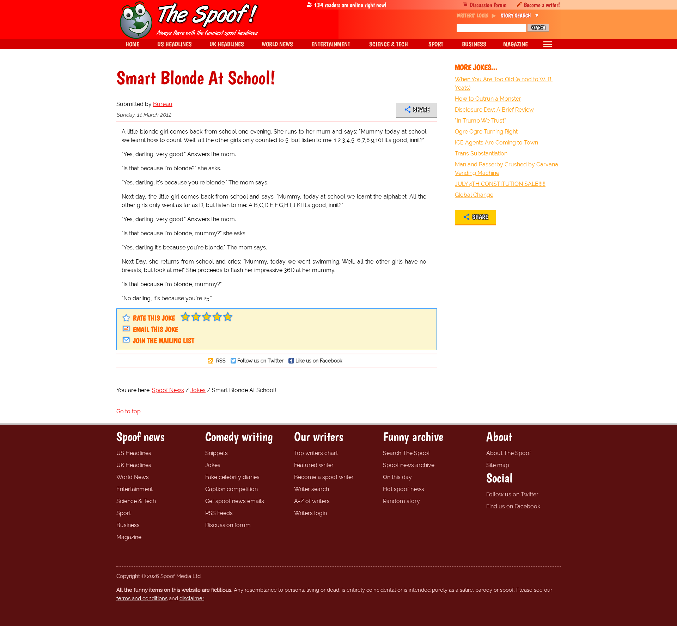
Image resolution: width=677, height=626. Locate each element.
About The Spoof (508, 453)
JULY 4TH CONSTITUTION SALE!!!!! (500, 184)
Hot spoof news (403, 489)
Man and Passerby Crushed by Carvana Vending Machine (506, 168)
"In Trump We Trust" (480, 120)
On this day (397, 477)
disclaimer (191, 598)
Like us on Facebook (318, 361)
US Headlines (133, 453)
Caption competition (231, 489)
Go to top (128, 411)
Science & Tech (136, 501)
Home (132, 44)
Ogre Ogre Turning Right (486, 131)
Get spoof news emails (234, 501)
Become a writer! (542, 4)
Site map (497, 465)
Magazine (128, 537)
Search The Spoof (406, 453)
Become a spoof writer (324, 477)
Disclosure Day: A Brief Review (494, 109)
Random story (401, 501)
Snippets (216, 453)
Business (128, 525)
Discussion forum (488, 4)
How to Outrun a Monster (488, 98)
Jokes (212, 465)
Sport (123, 513)
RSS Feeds (219, 513)
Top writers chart (316, 453)
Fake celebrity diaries (232, 477)
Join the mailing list (163, 340)
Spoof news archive (408, 465)
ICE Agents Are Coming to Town (496, 142)
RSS (220, 361)
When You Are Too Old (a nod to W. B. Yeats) (504, 83)
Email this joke (155, 329)
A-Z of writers (312, 501)
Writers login (310, 513)
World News (132, 477)
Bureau (162, 104)
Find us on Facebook (513, 506)
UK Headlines (133, 465)
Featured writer (314, 465)
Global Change (474, 194)
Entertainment (134, 489)
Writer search (311, 489)
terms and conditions (141, 598)
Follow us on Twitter (260, 361)
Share (421, 109)
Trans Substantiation (481, 153)
